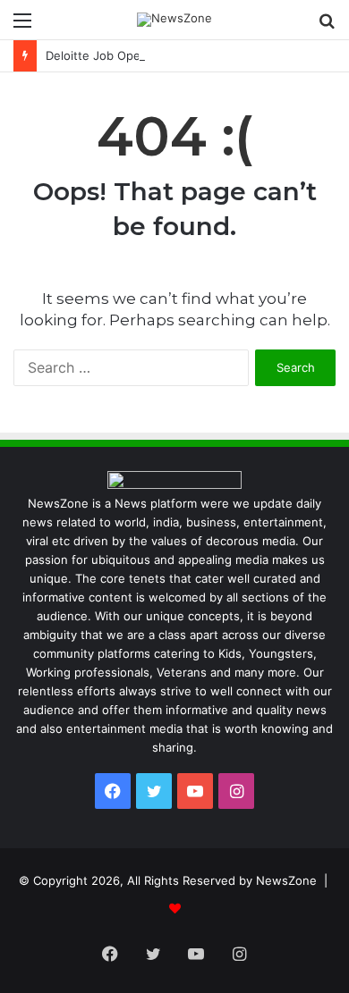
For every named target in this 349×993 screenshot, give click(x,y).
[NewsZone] (174, 20)
